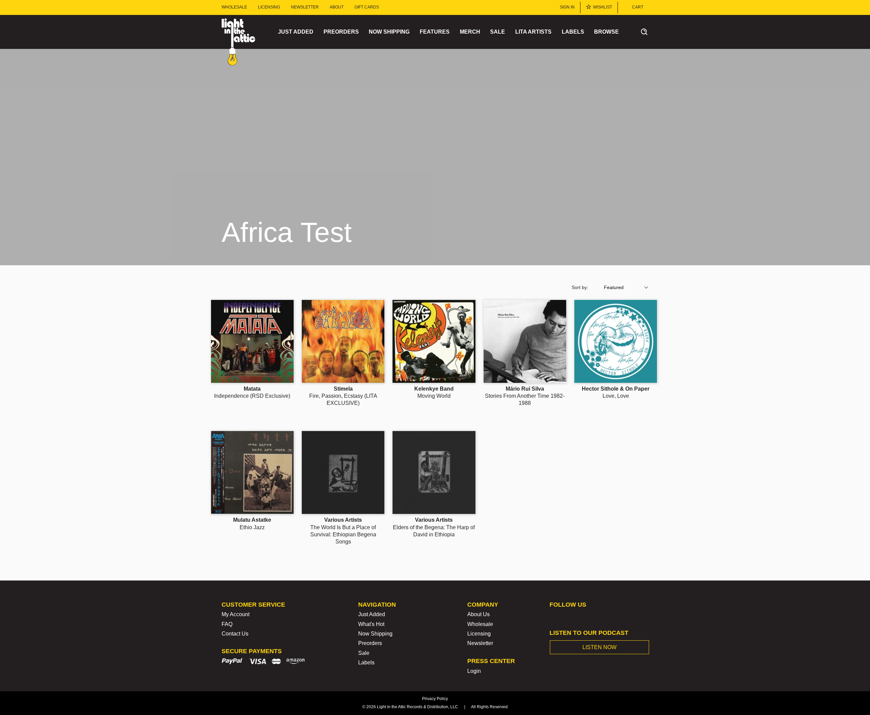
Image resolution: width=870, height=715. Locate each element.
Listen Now (599, 647)
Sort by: (580, 287)
